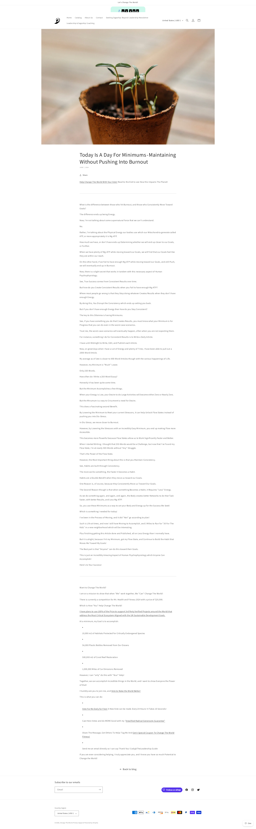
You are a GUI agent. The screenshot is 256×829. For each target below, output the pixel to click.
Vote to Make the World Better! (126, 691)
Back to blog (129, 769)
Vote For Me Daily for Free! (94, 708)
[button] (187, 20)
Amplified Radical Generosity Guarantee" (145, 720)
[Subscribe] (100, 789)
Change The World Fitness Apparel (72, 823)
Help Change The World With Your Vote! (98, 182)
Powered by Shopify (91, 823)
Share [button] (85, 175)
